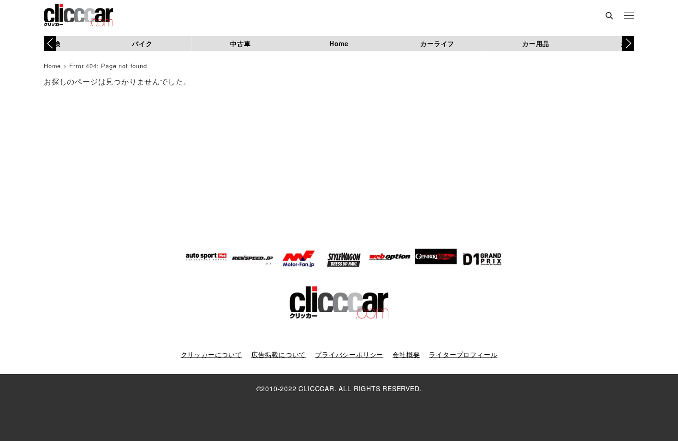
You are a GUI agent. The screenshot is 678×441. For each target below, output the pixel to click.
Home (339, 43)
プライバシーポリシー (349, 354)
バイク (142, 43)
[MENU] (629, 16)
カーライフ (437, 43)
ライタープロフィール (463, 354)
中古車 (240, 43)
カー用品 (535, 43)
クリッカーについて (211, 354)
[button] (628, 43)
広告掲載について (278, 354)
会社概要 (406, 354)
